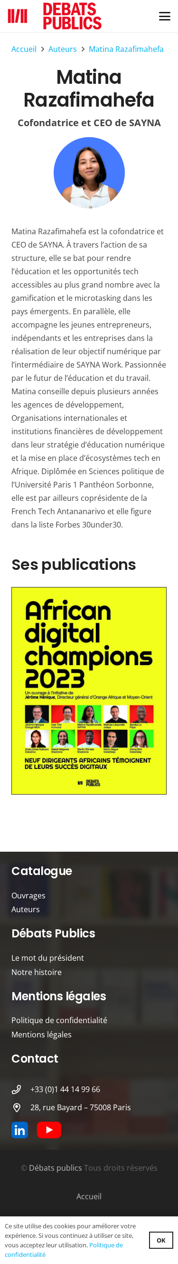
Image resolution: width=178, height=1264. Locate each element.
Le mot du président (47, 958)
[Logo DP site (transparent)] (55, 16)
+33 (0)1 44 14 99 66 (65, 1089)
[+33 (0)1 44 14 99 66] (20, 1089)
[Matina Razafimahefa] (89, 173)
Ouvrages (28, 895)
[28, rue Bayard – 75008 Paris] (20, 1107)
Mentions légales (41, 1034)
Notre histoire (36, 972)
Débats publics (55, 1168)
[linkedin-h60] (19, 1130)
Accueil (89, 1196)
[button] (165, 16)
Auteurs (25, 909)
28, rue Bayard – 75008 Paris (80, 1107)
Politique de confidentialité (59, 1020)
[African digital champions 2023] (89, 690)
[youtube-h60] (49, 1130)
